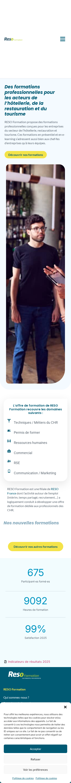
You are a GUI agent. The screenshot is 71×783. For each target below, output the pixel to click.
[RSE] (9, 461)
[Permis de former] (9, 430)
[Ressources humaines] (9, 441)
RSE (17, 463)
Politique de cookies (23, 778)
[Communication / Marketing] (9, 471)
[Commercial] (9, 451)
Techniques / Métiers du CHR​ (36, 422)
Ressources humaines (30, 443)
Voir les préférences (35, 769)
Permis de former (27, 432)
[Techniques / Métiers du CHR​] (9, 420)
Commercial (23, 453)
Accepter (35, 749)
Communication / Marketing (35, 473)
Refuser (36, 759)
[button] (65, 707)
